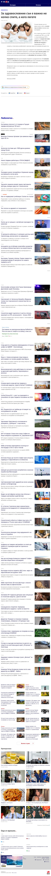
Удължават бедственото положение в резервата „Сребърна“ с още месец (14, 422)
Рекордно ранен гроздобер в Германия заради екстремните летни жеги (17, 173)
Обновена (27, 684)
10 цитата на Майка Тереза (8, 784)
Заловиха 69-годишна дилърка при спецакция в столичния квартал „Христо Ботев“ (17, 596)
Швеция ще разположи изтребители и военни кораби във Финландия (17, 471)
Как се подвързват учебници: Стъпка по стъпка (17, 196)
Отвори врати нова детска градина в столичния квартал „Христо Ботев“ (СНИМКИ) (16, 384)
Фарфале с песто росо (7, 802)
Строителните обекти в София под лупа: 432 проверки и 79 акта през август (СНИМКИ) (16, 521)
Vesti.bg (24, 858)
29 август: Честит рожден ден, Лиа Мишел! (37, 802)
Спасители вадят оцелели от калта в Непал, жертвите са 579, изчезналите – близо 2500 (16, 314)
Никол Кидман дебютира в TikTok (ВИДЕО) (15, 160)
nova (3, 841)
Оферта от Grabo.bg (4, 327)
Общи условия (14, 872)
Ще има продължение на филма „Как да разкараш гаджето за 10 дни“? (32, 720)
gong (29, 850)
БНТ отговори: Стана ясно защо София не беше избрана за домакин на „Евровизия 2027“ (17, 434)
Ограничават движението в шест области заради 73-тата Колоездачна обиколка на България (8, 695)
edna (29, 838)
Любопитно (6, 118)
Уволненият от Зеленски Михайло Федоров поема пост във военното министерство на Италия (16, 301)
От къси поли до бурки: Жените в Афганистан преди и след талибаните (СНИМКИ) (32, 712)
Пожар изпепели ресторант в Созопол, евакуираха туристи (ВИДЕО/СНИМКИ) (8, 711)
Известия (47, 861)
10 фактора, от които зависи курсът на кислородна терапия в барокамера (35, 784)
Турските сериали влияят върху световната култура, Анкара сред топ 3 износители (16, 185)
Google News (12, 93)
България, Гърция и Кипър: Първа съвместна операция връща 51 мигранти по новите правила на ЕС (16, 260)
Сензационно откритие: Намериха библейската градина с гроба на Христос (15, 608)
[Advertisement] (25, 105)
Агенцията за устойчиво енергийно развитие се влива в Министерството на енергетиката (16, 247)
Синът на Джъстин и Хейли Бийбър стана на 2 (36, 836)
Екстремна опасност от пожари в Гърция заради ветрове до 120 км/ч (15, 125)
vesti (3, 852)
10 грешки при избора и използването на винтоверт (36, 820)
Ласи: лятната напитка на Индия (9, 765)
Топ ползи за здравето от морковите (13, 208)
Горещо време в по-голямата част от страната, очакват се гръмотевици (33, 694)
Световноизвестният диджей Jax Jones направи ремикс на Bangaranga (17, 483)
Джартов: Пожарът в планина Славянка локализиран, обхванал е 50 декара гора (15, 620)
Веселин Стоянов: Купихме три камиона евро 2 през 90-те (17, 137)
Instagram (27, 93)
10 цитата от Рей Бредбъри (8, 820)
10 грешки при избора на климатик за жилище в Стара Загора (38, 766)
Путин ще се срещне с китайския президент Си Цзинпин (17, 223)
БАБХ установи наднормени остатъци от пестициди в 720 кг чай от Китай (15, 446)
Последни (13, 5)
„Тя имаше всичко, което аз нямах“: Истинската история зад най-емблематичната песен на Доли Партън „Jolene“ (12, 848)
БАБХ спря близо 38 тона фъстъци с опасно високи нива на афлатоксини (16, 583)
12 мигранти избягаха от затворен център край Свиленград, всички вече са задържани (17, 235)
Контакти (43, 858)
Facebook (20, 93)
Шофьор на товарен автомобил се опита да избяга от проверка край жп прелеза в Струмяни (16, 546)
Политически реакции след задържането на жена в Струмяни (16, 533)
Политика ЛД (46, 859)
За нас (35, 857)
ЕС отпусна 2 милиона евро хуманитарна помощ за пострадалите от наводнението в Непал (16, 508)
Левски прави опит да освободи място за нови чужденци (37, 847)
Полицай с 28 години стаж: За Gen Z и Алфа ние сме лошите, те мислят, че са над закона (33, 703)
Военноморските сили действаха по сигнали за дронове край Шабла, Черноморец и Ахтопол (16, 371)
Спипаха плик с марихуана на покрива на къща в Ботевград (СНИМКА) (17, 632)
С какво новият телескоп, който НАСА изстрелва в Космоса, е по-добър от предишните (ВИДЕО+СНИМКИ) (12, 837)
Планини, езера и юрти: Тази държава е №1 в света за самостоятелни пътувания (8, 703)
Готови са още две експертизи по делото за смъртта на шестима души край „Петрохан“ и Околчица (16, 645)
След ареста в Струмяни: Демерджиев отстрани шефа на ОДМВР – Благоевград (17, 346)
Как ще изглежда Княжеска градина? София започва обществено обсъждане (16, 559)
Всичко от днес (25, 743)
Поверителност (39, 859)
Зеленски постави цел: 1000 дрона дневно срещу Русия (15, 149)
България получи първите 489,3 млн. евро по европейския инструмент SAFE (16, 571)
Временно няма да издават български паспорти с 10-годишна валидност (8, 686)
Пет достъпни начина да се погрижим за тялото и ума (8, 719)
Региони (38, 5)
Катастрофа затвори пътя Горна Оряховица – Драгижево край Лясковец (16, 288)
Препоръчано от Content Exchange (43, 825)
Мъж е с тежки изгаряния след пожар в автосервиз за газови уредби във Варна (15, 358)
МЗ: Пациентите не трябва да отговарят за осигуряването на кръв (16, 410)
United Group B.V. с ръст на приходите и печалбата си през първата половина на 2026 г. (17, 397)
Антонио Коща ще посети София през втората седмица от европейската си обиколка (17, 459)
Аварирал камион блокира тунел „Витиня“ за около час (16, 658)
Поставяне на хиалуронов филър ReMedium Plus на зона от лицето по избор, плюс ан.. (17, 330)
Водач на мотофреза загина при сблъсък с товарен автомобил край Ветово (15, 495)
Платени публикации (45, 857)
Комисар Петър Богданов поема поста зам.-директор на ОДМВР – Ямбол (16, 670)
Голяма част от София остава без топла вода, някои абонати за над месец (33, 689)
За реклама (39, 857)
